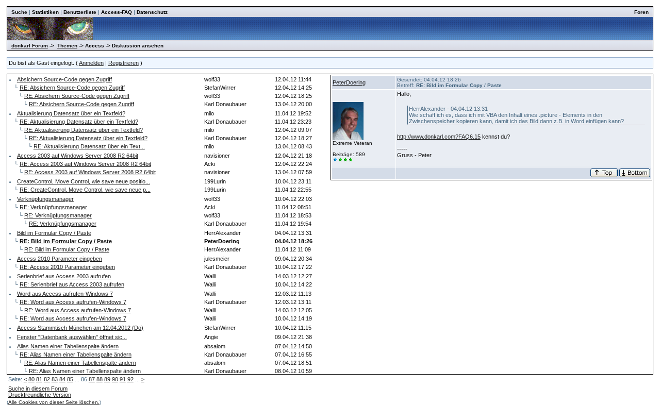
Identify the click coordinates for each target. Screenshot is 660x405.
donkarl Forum (29, 45)
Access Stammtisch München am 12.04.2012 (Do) (80, 328)
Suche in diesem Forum (38, 388)
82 (47, 379)
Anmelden (91, 63)
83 (55, 379)
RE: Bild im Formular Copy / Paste (66, 249)
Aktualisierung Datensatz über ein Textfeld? (71, 113)
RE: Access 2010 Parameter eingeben (67, 267)
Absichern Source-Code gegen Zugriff (64, 79)
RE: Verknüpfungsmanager (53, 207)
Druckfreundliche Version (39, 395)
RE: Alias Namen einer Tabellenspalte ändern (75, 354)
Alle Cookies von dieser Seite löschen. (54, 402)
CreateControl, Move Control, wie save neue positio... (83, 181)
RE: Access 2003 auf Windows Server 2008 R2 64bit (85, 164)
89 (107, 379)
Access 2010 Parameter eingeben (59, 259)
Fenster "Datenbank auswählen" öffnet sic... (72, 337)
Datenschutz (152, 12)
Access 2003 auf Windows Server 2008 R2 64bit (77, 156)
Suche (19, 12)
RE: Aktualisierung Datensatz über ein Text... (89, 146)
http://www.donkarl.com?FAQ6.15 (439, 136)
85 (70, 379)
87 (92, 379)
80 (31, 379)
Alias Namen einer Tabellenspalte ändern (68, 346)
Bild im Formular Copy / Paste (54, 233)
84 (62, 379)
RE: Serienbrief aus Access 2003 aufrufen (72, 284)
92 (130, 379)
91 (123, 379)
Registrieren (123, 63)
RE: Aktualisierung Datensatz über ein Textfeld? (79, 122)
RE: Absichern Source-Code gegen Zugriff (72, 88)
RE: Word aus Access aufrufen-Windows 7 (73, 302)
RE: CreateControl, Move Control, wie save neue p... (85, 190)
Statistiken (45, 12)
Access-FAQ (116, 12)
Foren (641, 12)
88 (99, 379)
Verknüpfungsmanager (45, 199)
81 (39, 379)
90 (115, 379)
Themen (67, 45)
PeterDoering (349, 82)
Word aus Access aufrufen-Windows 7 (65, 294)
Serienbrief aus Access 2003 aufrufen (64, 276)
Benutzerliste (79, 12)
